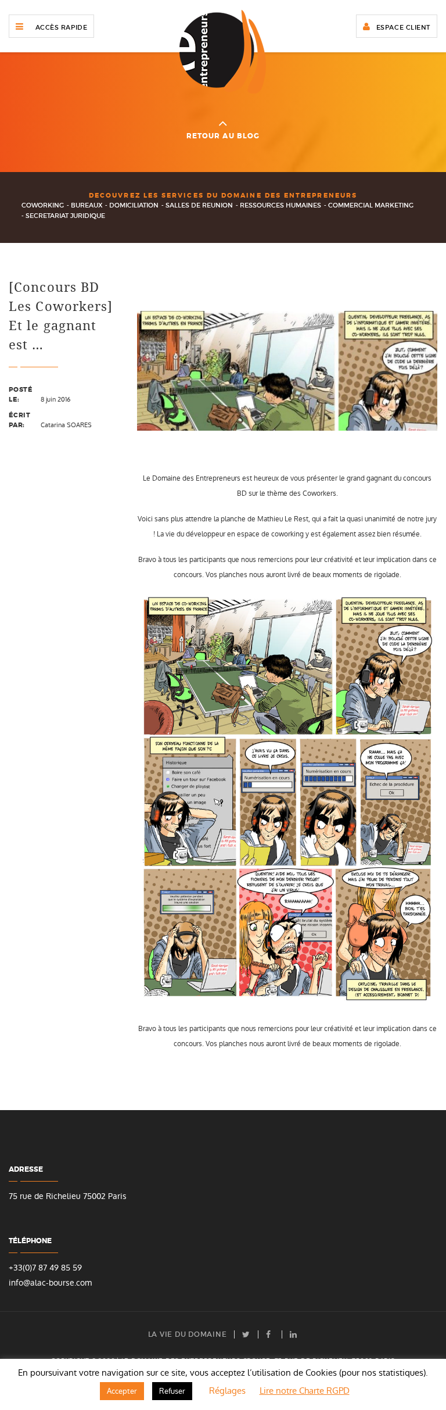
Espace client (403, 27)
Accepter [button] (122, 1391)
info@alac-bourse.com (50, 1283)
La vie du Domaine (187, 1334)
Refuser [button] (172, 1391)
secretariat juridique (65, 216)
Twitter (246, 1334)
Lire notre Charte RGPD (305, 1390)
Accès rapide (61, 27)
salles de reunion (199, 205)
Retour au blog (223, 136)
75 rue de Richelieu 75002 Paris (68, 1196)
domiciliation (134, 205)
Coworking (42, 205)
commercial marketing (370, 205)
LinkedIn (294, 1334)
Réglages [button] (227, 1390)
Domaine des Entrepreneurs (222, 52)
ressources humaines (280, 205)
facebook (270, 1334)
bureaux (87, 205)
